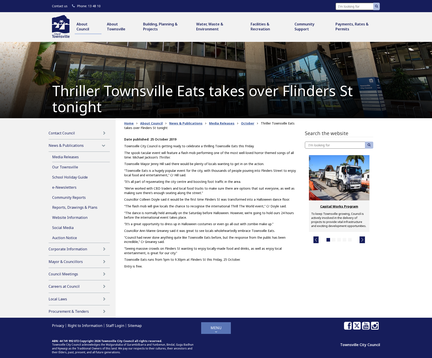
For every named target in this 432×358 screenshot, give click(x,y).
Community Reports (69, 197)
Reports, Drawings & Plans (74, 207)
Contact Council (62, 133)
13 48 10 (88, 6)
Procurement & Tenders (69, 311)
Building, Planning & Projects (160, 27)
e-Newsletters (64, 187)
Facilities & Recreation (260, 27)
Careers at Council (64, 286)
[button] (316, 239)
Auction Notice (64, 237)
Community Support (305, 27)
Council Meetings (63, 274)
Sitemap (135, 325)
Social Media (63, 227)
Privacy (58, 325)
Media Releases (65, 156)
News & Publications (66, 145)
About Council (82, 27)
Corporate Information (68, 249)
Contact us (60, 6)
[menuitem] (88, 27)
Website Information (70, 217)
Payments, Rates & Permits (352, 27)
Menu (216, 327)
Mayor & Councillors (66, 261)
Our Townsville (65, 167)
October (247, 123)
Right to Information (85, 325)
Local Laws (58, 299)
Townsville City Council (360, 344)
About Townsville (116, 27)
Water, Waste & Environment (209, 27)
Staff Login (115, 325)
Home (129, 123)
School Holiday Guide (70, 177)
